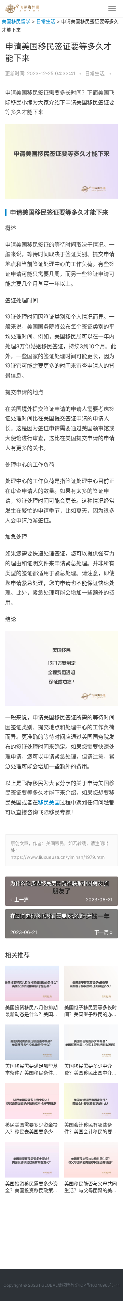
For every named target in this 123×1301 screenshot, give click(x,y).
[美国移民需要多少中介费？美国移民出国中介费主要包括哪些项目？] (91, 1042)
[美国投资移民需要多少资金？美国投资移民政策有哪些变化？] (32, 1160)
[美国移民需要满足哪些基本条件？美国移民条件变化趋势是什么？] (32, 1042)
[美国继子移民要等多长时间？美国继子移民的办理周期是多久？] (91, 983)
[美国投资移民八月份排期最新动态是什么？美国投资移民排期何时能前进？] (32, 983)
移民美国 (49, 802)
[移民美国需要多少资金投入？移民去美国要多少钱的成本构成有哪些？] (32, 1101)
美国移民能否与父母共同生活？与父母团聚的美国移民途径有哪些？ (90, 1187)
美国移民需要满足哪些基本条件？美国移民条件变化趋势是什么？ (31, 1069)
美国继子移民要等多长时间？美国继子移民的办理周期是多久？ (90, 1011)
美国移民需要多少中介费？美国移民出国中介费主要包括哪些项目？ (90, 1069)
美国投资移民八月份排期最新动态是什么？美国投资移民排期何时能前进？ (31, 1011)
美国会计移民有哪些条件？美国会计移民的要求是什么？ (90, 1128)
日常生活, (96, 73)
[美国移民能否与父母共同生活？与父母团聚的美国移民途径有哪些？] (91, 1160)
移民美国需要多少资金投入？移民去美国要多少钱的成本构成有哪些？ (31, 1128)
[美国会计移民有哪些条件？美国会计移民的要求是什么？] (91, 1101)
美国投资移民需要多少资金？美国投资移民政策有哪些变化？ (31, 1187)
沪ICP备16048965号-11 (97, 1285)
